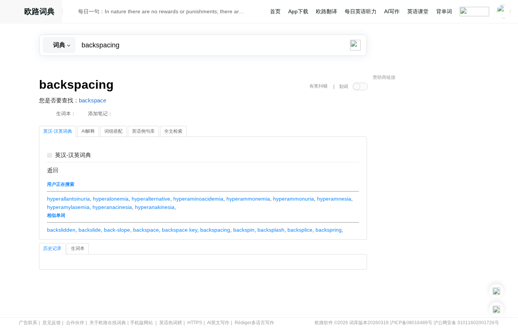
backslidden (61, 230)
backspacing (215, 230)
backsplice (299, 230)
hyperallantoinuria (68, 199)
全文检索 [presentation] (173, 131)
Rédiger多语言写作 (254, 322)
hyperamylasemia (68, 207)
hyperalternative (151, 199)
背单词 (444, 11)
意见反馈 (51, 322)
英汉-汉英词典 (73, 155)
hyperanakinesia (154, 207)
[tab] (57, 131)
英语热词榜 (170, 322)
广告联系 (28, 322)
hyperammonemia (248, 199)
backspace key (179, 230)
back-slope (117, 230)
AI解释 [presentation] (88, 131)
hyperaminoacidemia (198, 199)
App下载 (298, 11)
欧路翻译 (326, 11)
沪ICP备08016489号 (411, 322)
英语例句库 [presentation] (143, 131)
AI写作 (392, 11)
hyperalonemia (111, 199)
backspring (329, 230)
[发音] (72, 12)
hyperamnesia (334, 199)
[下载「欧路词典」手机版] (496, 291)
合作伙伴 (75, 322)
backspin (243, 230)
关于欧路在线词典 (107, 322)
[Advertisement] (430, 199)
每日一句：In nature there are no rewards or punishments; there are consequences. (161, 11)
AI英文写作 (218, 322)
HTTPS (194, 322)
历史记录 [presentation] (52, 248)
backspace (92, 100)
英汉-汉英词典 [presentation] (57, 131)
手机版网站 (141, 322)
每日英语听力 (361, 11)
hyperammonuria (293, 199)
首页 (275, 11)
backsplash (270, 230)
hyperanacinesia (112, 207)
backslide (89, 230)
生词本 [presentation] (78, 248)
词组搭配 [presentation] (113, 131)
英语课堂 (418, 11)
